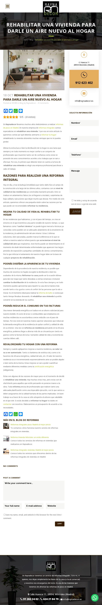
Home (26, 40)
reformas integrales (47, 128)
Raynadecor (31, 103)
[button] (95, 598)
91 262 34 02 (30, 599)
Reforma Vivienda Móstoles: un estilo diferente (30, 437)
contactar (7, 404)
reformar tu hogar (48, 135)
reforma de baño (45, 293)
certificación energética (44, 366)
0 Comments (43, 103)
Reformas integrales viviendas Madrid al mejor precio (32, 450)
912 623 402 (84, 82)
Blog (31, 40)
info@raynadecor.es (84, 101)
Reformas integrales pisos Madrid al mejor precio (31, 424)
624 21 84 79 (50, 599)
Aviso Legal (81, 204)
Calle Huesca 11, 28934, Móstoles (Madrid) (51, 594)
